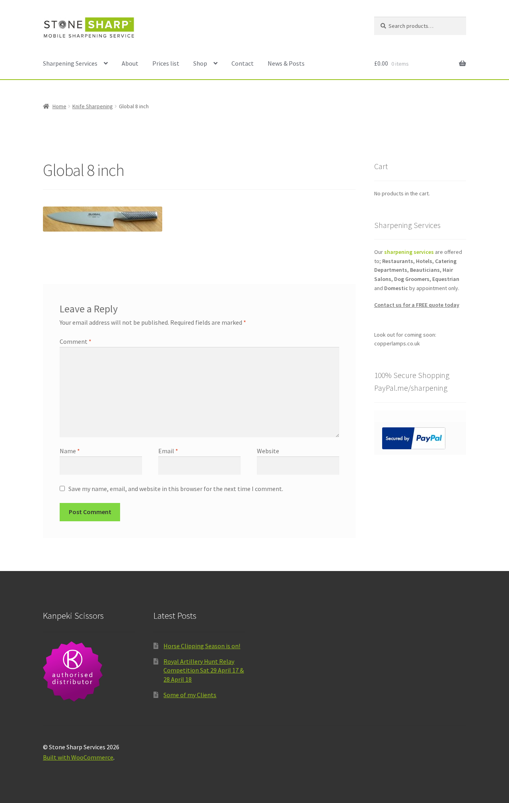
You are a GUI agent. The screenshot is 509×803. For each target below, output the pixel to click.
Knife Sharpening (92, 106)
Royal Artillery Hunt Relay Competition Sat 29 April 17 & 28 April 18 (203, 670)
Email (168, 451)
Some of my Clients (189, 695)
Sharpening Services (70, 63)
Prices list (165, 63)
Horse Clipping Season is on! (201, 646)
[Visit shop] (89, 671)
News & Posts (286, 63)
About (130, 63)
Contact (242, 63)
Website (268, 451)
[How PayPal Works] (420, 438)
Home (59, 106)
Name (70, 451)
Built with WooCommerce (78, 757)
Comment (75, 341)
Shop (200, 63)
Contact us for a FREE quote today (416, 304)
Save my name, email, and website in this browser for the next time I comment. (175, 489)
